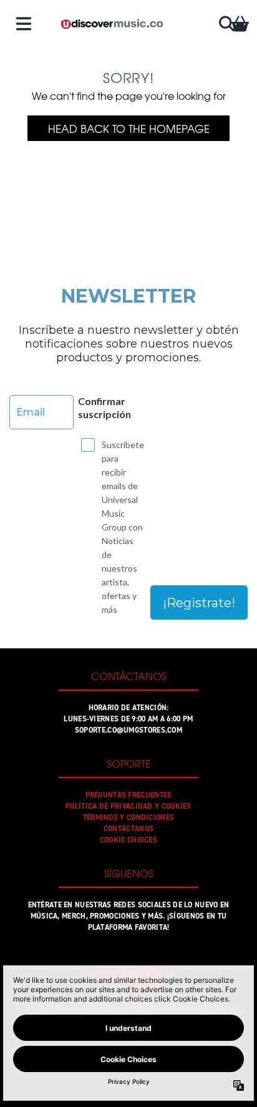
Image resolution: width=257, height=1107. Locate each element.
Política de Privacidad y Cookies (128, 806)
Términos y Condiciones (129, 817)
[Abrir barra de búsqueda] (226, 23)
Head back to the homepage (129, 128)
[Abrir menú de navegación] (23, 23)
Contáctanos (128, 829)
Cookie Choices (128, 840)
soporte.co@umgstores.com (128, 730)
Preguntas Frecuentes (128, 795)
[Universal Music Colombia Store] (111, 24)
